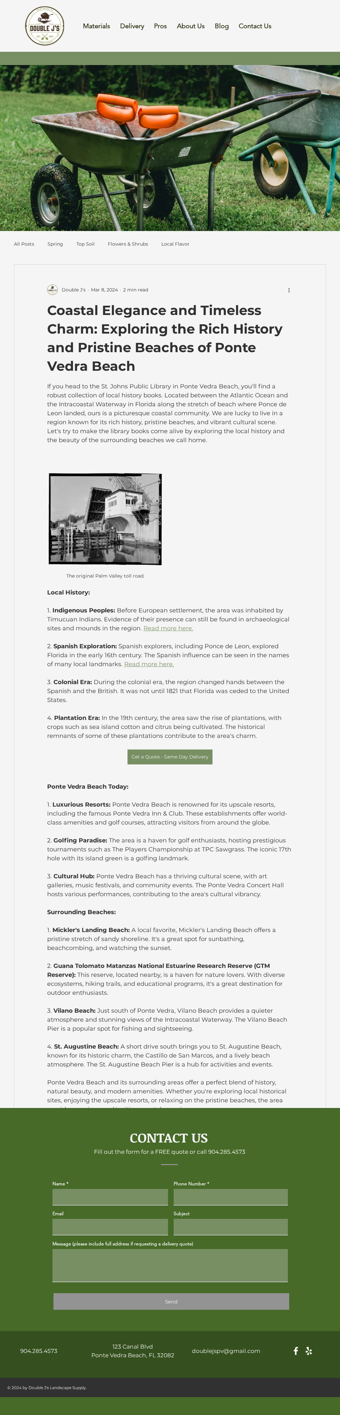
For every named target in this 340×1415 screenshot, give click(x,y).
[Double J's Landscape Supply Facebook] (296, 1351)
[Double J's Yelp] (308, 1351)
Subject (182, 1213)
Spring (55, 244)
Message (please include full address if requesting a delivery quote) (122, 1243)
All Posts (24, 244)
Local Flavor (175, 244)
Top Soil (85, 244)
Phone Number (190, 1183)
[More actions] (289, 290)
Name (58, 1183)
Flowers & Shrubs (128, 244)
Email (57, 1213)
